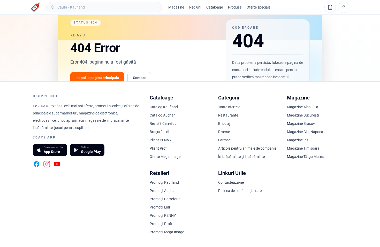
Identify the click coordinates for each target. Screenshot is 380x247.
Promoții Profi (161, 224)
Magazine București (303, 115)
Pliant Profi (159, 148)
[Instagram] (46, 164)
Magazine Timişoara (303, 148)
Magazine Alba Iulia (302, 107)
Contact (139, 78)
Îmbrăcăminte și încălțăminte (241, 157)
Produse (234, 7)
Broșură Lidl (159, 132)
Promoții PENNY (163, 215)
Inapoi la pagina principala (97, 78)
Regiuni (195, 7)
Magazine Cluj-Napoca (305, 132)
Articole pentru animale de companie (247, 148)
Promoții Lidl (160, 207)
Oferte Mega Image (165, 157)
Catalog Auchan (163, 115)
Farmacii (225, 140)
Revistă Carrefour (164, 123)
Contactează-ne (231, 182)
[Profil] (343, 7)
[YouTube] (57, 164)
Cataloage (214, 7)
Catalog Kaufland (164, 107)
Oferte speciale (258, 7)
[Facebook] (36, 164)
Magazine (176, 7)
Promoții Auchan (163, 191)
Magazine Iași (298, 140)
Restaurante (228, 115)
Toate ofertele (229, 107)
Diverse (224, 132)
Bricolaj (224, 123)
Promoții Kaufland (164, 182)
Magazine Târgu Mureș (305, 157)
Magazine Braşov (301, 123)
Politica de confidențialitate (240, 191)
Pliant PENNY (160, 140)
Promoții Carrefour (165, 199)
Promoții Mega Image (167, 232)
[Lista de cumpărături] (330, 7)
